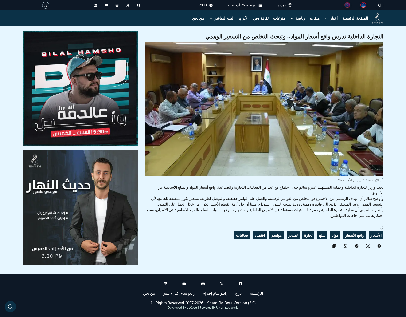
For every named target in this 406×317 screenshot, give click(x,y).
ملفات (315, 18)
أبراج (238, 293)
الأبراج (243, 18)
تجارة (308, 235)
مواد (335, 235)
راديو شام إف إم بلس (179, 293)
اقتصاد (260, 235)
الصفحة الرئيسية (355, 18)
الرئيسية (256, 293)
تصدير (293, 235)
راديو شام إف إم (215, 293)
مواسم (276, 235)
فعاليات (242, 235)
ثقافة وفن (261, 18)
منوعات (279, 18)
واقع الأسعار (354, 235)
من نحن (198, 18)
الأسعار (376, 235)
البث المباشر (224, 18)
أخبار (334, 18)
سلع (322, 235)
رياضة (300, 18)
